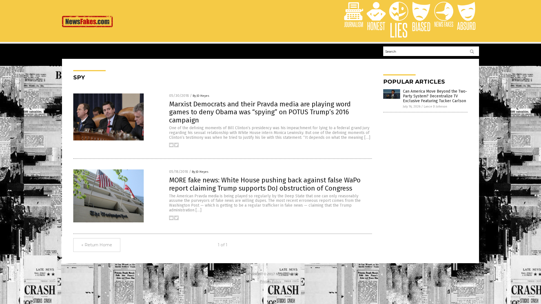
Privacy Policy (270, 281)
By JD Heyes (201, 96)
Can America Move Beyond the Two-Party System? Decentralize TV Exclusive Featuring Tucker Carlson (435, 96)
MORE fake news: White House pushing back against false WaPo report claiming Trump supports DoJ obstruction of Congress (265, 184)
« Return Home (96, 244)
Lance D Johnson (435, 106)
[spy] (87, 28)
